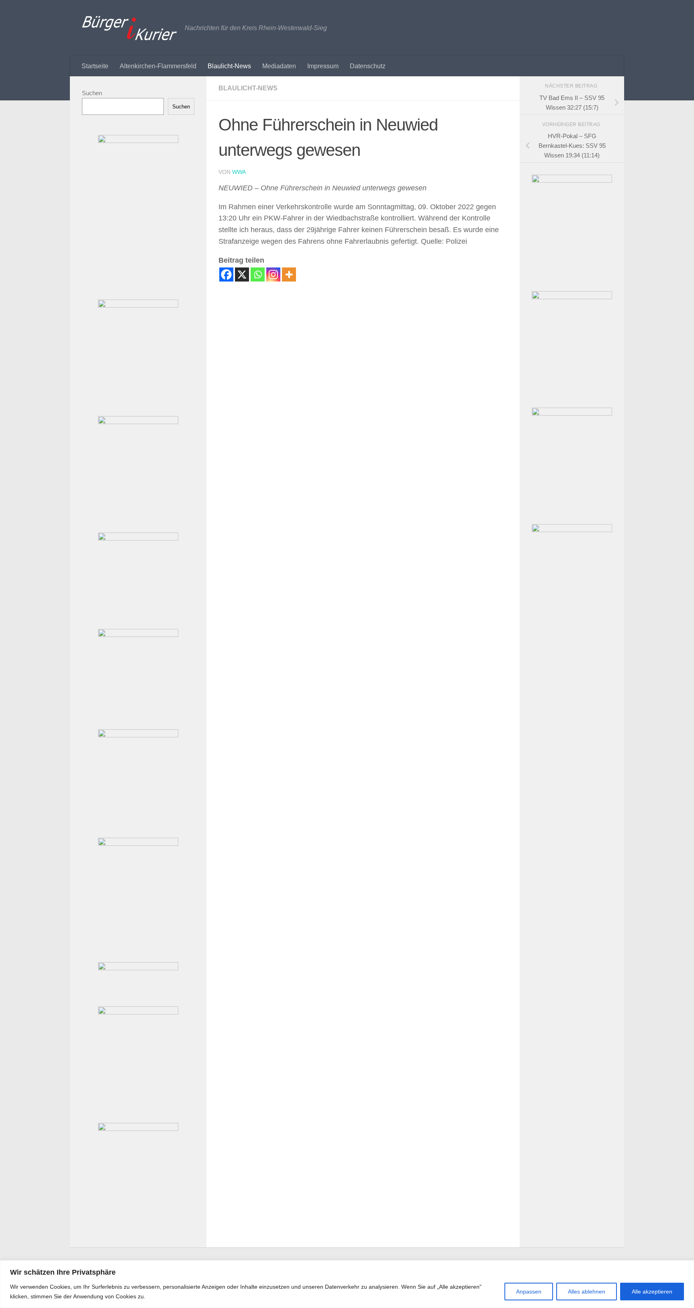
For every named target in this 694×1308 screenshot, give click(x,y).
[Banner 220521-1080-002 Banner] (138, 735)
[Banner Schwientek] (138, 140)
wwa (239, 172)
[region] (347, 1284)
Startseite (95, 66)
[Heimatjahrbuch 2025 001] (572, 180)
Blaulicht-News (229, 66)
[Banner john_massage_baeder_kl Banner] (138, 968)
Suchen (92, 93)
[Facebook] (226, 274)
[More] (289, 274)
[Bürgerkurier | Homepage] (129, 28)
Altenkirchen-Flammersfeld (158, 66)
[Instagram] (273, 274)
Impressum (323, 66)
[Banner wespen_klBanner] (138, 538)
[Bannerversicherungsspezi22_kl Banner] (138, 843)
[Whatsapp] (258, 274)
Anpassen (528, 1291)
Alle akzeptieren (652, 1291)
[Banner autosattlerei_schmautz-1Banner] (138, 634)
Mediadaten (279, 66)
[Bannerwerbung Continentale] (572, 413)
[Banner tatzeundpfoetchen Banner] (138, 1128)
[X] (242, 274)
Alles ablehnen (586, 1291)
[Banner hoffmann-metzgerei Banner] (138, 421)
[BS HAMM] (572, 529)
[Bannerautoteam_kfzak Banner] (138, 305)
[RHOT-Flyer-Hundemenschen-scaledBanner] (572, 297)
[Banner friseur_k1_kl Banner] (138, 1012)
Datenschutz (368, 66)
